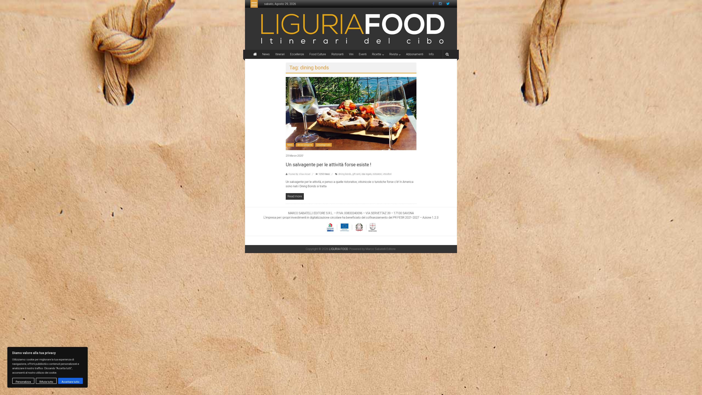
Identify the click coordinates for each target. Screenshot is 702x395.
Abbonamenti (414, 54)
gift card (356, 174)
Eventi (363, 54)
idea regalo (366, 174)
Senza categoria (304, 145)
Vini (351, 54)
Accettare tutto (70, 381)
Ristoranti (337, 54)
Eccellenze (297, 54)
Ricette (376, 54)
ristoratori (377, 174)
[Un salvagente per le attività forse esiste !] (351, 113)
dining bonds (344, 174)
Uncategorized (323, 145)
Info (431, 54)
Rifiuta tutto (46, 381)
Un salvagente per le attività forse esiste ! (328, 164)
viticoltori (387, 174)
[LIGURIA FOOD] (351, 28)
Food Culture (318, 54)
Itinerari (280, 54)
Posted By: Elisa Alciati (299, 174)
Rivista (393, 54)
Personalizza (23, 381)
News (266, 54)
